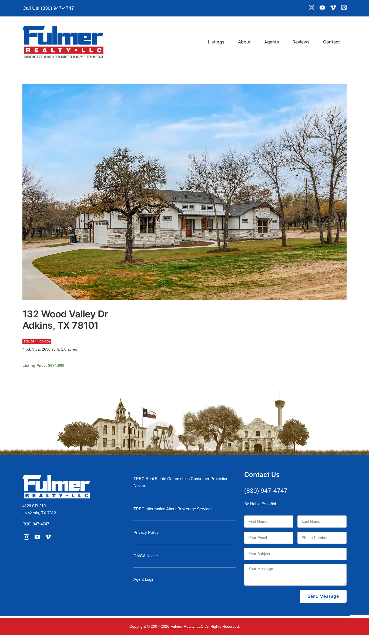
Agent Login (143, 579)
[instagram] (26, 537)
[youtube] (37, 537)
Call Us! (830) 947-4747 (48, 8)
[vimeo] (48, 537)
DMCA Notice (145, 555)
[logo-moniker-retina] (62, 27)
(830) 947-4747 (35, 524)
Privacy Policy (146, 532)
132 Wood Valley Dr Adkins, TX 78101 (65, 319)
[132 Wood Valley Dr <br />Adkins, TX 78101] (184, 192)
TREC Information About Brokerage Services (173, 509)
